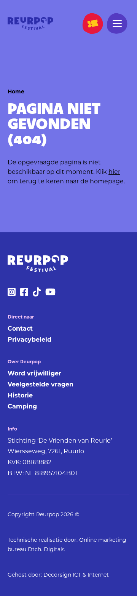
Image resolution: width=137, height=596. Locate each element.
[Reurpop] (30, 24)
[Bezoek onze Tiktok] (37, 295)
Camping (22, 407)
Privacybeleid (29, 340)
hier (114, 172)
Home (16, 92)
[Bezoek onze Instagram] (12, 295)
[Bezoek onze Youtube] (50, 295)
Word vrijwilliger (34, 374)
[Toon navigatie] (117, 23)
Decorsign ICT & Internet (76, 575)
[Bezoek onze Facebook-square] (24, 295)
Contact (20, 329)
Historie (20, 396)
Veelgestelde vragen (40, 385)
